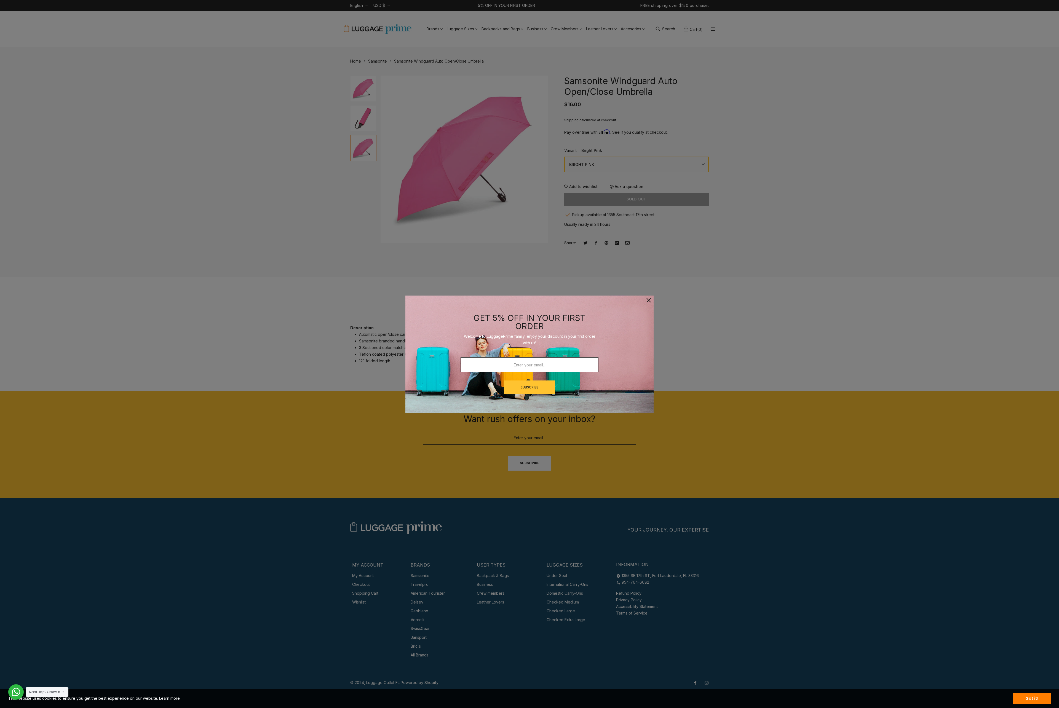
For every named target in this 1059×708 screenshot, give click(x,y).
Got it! (1031, 698)
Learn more (169, 698)
